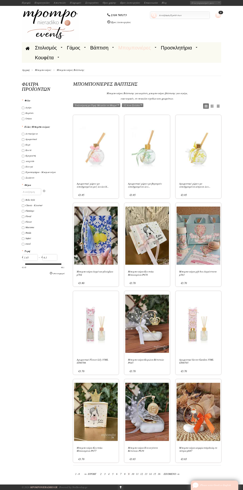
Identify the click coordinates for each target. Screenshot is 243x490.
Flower (28, 221)
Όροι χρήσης (109, 2)
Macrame (29, 227)
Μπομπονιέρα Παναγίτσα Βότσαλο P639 (143, 449)
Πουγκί (29, 166)
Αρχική (25, 70)
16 (159, 474)
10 (133, 474)
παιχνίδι (29, 161)
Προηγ (90, 474)
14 (150, 474)
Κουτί (28, 150)
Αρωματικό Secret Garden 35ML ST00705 (196, 361)
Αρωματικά (31, 139)
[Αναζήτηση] (154, 15)
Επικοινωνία (151, 2)
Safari (28, 238)
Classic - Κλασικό (33, 205)
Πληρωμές (75, 2)
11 (137, 474)
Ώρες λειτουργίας (130, 2)
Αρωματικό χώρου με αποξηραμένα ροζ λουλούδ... (93, 185)
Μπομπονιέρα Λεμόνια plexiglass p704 (95, 273)
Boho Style (30, 199)
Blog (164, 2)
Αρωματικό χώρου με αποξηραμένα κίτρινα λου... (194, 185)
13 (146, 474)
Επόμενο (171, 474)
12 (141, 474)
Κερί (27, 144)
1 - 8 (77, 474)
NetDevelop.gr (79, 487)
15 (154, 474)
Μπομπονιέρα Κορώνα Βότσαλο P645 (146, 361)
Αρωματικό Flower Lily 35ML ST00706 (92, 361)
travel (28, 243)
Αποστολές (60, 2)
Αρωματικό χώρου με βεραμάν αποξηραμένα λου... (145, 185)
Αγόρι (28, 107)
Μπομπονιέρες (134, 48)
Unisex (28, 118)
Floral (28, 216)
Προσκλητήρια (176, 48)
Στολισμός (46, 48)
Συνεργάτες (92, 2)
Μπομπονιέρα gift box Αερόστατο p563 (198, 273)
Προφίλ (26, 2)
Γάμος (73, 48)
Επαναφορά (59, 273)
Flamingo (29, 210)
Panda (28, 232)
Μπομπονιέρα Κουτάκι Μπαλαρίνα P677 (89, 449)
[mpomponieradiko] (50, 23)
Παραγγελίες (42, 2)
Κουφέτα (44, 57)
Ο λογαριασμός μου (203, 3)
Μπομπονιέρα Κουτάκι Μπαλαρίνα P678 (141, 273)
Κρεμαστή (30, 155)
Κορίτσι (29, 112)
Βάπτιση (99, 48)
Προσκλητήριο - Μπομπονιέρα (40, 172)
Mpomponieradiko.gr (43, 487)
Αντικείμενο (31, 133)
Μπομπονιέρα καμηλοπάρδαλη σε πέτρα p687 (198, 449)
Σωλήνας (29, 177)
